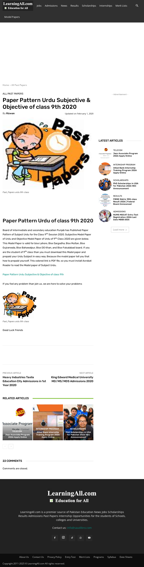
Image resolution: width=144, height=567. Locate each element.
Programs (99, 557)
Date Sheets (126, 557)
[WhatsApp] (81, 538)
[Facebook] (55, 538)
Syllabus (111, 557)
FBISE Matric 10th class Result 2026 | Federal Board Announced (125, 201)
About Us (24, 557)
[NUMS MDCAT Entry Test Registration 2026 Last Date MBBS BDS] (105, 215)
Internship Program (47, 429)
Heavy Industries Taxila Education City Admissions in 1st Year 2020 (24, 381)
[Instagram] (63, 538)
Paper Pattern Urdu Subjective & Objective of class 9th (33, 274)
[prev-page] (5, 446)
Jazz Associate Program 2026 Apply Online (17, 436)
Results (74, 5)
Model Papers (12, 17)
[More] (119, 355)
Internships (105, 5)
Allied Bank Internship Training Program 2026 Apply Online (48, 434)
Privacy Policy (54, 557)
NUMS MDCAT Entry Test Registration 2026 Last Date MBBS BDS (125, 217)
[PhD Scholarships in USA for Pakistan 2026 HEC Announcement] (78, 422)
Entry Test (70, 557)
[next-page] (11, 446)
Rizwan (10, 113)
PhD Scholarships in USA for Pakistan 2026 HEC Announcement (78, 434)
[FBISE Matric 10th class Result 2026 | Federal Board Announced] (105, 200)
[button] (136, 6)
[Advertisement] (72, 55)
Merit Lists (121, 5)
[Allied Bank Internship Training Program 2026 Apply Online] (48, 422)
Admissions (51, 5)
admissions (119, 212)
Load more (118, 229)
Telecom (17, 431)
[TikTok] (72, 538)
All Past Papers (19, 85)
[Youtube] (89, 538)
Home (6, 85)
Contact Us (38, 557)
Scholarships (89, 5)
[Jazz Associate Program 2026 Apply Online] (17, 422)
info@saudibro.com (79, 528)
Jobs (39, 5)
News (64, 5)
